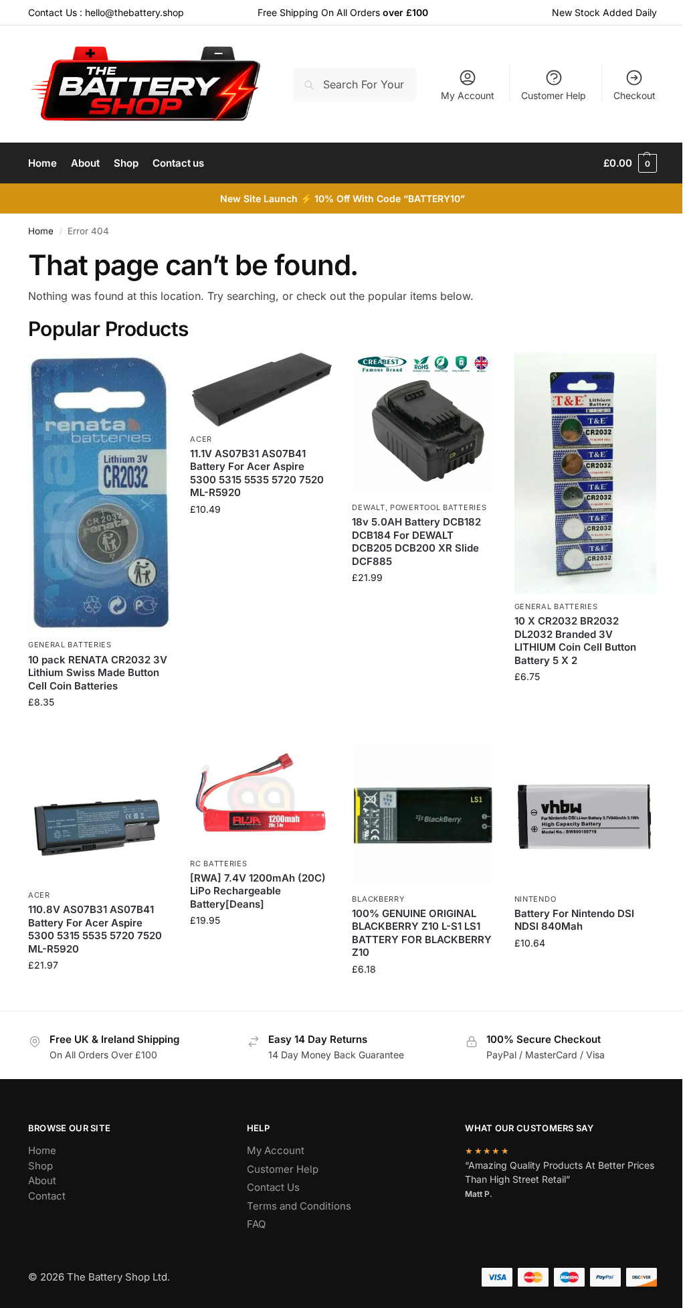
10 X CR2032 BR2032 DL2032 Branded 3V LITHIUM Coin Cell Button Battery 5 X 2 (575, 641)
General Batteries (70, 644)
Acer (201, 439)
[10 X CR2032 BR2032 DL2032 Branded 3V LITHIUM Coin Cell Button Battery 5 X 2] (585, 473)
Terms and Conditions (299, 1206)
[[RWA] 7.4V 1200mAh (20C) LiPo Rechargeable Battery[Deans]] (261, 797)
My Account (467, 95)
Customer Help (553, 95)
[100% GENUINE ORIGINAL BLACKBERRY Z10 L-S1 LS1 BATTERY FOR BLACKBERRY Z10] (423, 815)
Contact (47, 1196)
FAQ (256, 1224)
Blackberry (378, 899)
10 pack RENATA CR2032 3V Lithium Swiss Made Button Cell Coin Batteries (97, 672)
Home (41, 231)
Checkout (634, 95)
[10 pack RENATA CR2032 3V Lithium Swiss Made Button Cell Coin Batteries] (99, 493)
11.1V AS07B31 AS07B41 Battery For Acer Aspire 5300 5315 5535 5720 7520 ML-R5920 (257, 473)
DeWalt (368, 507)
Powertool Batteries (438, 507)
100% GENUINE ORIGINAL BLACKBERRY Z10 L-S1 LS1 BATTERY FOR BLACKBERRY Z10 (422, 933)
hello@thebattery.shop (134, 12)
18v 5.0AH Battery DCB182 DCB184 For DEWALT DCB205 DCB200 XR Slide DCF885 (416, 541)
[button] (630, 163)
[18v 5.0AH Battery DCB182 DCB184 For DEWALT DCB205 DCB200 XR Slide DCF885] (423, 424)
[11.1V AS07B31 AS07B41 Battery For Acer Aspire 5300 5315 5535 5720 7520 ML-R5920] (261, 389)
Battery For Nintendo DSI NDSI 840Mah (574, 920)
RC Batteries (218, 863)
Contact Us (273, 1187)
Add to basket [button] (99, 730)
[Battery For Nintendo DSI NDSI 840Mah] (585, 815)
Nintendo (535, 899)
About (42, 1180)
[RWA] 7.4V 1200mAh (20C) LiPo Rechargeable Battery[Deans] (258, 891)
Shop (40, 1165)
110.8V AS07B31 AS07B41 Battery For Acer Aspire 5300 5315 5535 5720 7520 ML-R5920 (95, 929)
